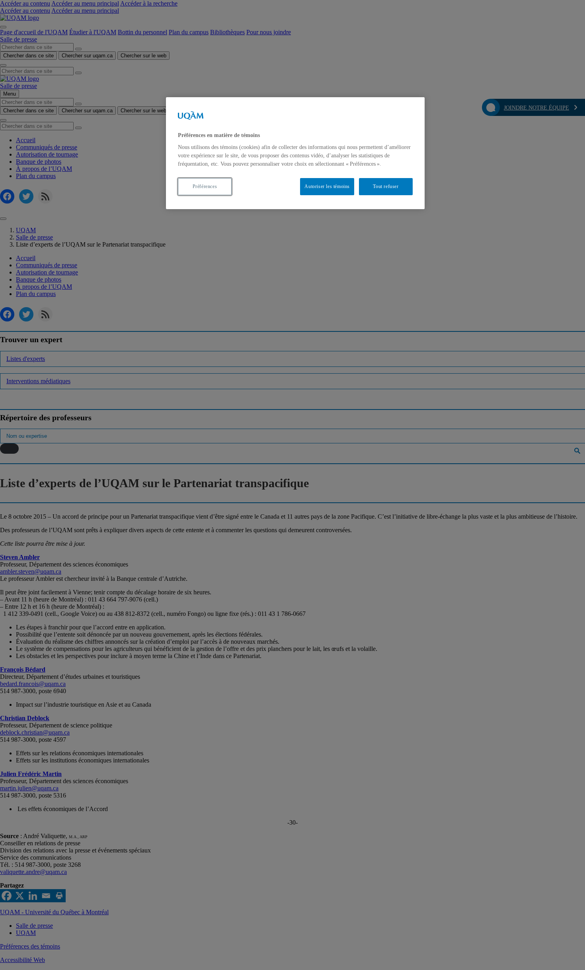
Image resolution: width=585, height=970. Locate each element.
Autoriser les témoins (327, 186)
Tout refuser (385, 186)
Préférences (205, 186)
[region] (295, 153)
